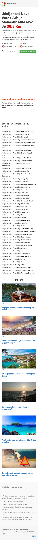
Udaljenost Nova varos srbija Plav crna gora (16, 168)
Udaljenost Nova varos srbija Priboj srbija (15, 179)
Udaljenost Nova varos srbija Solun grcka (15, 171)
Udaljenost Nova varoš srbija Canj (13, 262)
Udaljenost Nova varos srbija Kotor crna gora (17, 240)
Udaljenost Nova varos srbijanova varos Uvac (17, 160)
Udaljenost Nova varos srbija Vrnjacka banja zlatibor (19, 184)
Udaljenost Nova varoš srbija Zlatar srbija (15, 204)
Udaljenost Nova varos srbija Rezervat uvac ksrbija (18, 190)
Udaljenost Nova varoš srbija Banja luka (15, 209)
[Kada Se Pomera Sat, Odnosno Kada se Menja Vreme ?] (19, 325)
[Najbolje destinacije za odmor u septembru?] (19, 392)
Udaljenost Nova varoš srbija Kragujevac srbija (17, 206)
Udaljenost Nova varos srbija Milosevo (14, 251)
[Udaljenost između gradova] (10, 3)
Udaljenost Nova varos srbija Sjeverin (14, 259)
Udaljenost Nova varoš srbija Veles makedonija (17, 256)
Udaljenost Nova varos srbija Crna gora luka (16, 237)
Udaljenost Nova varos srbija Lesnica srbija (16, 253)
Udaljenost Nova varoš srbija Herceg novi (15, 212)
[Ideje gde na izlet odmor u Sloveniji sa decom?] (19, 292)
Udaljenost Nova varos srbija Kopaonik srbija (16, 150)
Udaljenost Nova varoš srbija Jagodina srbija (16, 267)
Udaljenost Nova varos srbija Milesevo (14, 248)
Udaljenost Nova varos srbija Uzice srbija (15, 192)
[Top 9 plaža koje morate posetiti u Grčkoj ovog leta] (19, 425)
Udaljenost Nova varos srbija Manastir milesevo (17, 245)
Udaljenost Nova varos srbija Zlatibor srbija (16, 187)
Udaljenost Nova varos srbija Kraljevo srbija (16, 226)
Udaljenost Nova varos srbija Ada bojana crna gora (19, 231)
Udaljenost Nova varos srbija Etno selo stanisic (17, 158)
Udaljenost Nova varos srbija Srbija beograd (16, 242)
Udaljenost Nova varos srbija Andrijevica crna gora (18, 142)
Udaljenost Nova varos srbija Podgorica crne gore (18, 273)
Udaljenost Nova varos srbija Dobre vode (15, 137)
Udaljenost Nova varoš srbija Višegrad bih (15, 134)
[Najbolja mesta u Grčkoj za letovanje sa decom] (19, 358)
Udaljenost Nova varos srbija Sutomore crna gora (18, 140)
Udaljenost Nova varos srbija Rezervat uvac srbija (18, 131)
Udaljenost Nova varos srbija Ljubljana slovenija (17, 270)
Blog (3, 303)
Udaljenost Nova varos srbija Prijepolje (14, 223)
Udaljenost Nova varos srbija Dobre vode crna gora (19, 201)
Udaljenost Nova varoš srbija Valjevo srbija (16, 220)
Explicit (34, 536)
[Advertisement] (19, 76)
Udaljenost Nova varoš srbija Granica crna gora (17, 228)
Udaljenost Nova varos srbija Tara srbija (15, 181)
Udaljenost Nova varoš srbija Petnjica (14, 217)
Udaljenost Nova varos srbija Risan (13, 265)
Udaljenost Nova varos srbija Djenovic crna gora (17, 234)
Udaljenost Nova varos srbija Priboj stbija (15, 195)
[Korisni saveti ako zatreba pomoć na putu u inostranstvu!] (19, 458)
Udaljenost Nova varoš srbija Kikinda (14, 215)
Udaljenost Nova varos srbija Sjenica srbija (16, 198)
